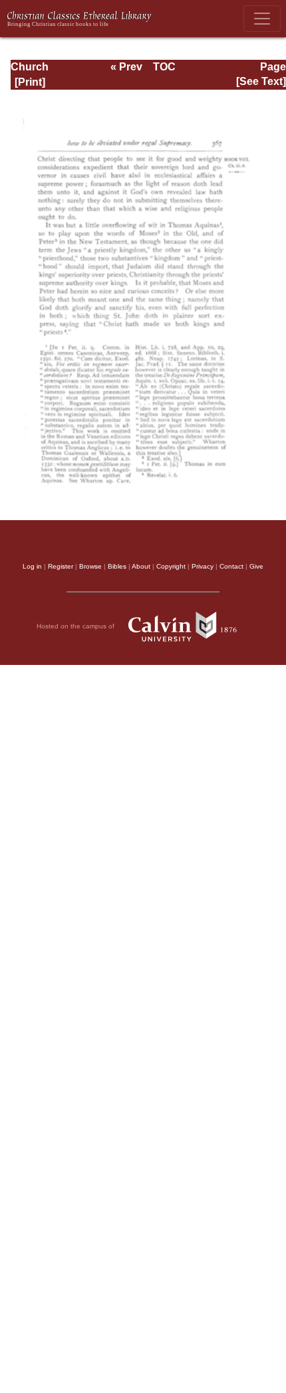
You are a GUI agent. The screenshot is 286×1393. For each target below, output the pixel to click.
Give (256, 566)
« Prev (126, 66)
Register (60, 566)
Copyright (171, 566)
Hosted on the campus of (76, 625)
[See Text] (261, 81)
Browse (90, 566)
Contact (231, 566)
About (141, 566)
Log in (32, 566)
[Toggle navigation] (262, 18)
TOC (164, 66)
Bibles (117, 566)
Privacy (203, 566)
